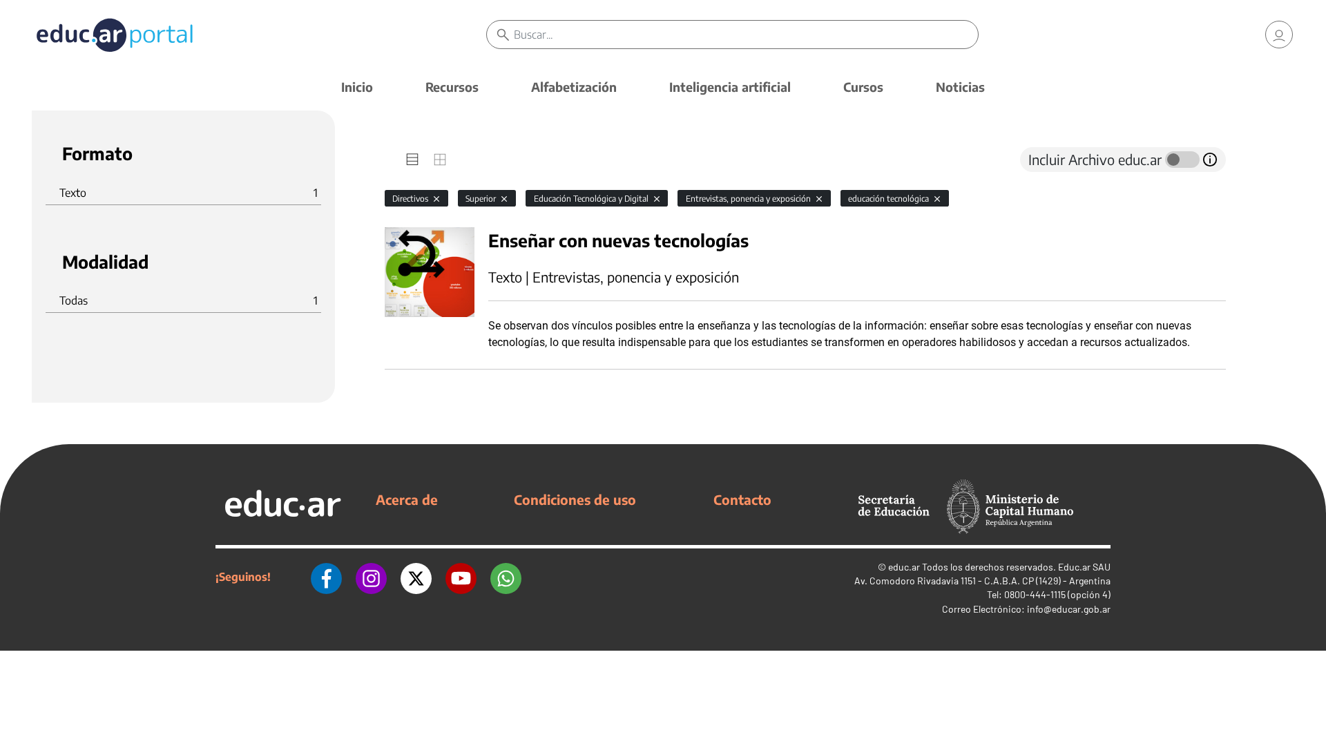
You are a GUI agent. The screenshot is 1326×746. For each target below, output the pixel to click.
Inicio (357, 87)
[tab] (412, 159)
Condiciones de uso (575, 499)
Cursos (863, 87)
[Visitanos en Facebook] (326, 577)
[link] (1279, 34)
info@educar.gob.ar (1069, 609)
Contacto (742, 499)
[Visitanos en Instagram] (371, 577)
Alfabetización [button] (574, 87)
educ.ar (904, 567)
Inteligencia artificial (730, 87)
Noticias (960, 87)
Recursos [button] (452, 87)
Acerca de (407, 499)
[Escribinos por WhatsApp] (505, 577)
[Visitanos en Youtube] (461, 577)
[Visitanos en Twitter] (416, 577)
